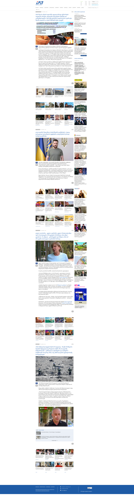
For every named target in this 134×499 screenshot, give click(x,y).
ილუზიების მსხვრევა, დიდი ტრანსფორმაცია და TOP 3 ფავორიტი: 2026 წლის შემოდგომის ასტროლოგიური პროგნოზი (49, 338)
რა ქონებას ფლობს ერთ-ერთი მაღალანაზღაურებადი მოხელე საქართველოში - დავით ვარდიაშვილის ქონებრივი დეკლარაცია (80, 279)
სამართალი (46, 7)
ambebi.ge (37, 199)
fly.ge (36, 112)
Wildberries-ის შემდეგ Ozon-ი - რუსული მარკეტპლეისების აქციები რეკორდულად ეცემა (40, 209)
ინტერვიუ (76, 37)
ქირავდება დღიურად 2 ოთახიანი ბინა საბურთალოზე (49, 469)
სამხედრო (74, 7)
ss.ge (36, 472)
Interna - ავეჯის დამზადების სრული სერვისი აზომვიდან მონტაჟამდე (40, 223)
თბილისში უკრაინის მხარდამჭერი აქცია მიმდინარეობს (78, 30)
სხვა (37, 9)
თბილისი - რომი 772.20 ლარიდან (68, 109)
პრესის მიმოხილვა (78, 58)
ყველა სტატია (83, 55)
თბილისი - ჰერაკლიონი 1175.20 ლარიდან (49, 109)
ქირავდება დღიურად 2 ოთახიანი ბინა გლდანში (40, 468)
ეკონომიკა (66, 7)
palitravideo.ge (38, 125)
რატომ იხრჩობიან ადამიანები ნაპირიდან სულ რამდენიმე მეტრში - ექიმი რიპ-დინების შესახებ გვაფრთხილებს (49, 325)
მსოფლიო (57, 7)
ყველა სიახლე (83, 33)
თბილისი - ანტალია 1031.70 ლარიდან (39, 109)
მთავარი (37, 7)
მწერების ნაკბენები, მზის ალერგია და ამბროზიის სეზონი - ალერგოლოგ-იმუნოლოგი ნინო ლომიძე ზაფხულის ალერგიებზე (49, 224)
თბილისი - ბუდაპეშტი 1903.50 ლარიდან (58, 109)
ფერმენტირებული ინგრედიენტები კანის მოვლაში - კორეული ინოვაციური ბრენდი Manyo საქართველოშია (68, 224)
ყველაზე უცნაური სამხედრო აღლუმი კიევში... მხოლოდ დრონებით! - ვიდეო (79, 90)
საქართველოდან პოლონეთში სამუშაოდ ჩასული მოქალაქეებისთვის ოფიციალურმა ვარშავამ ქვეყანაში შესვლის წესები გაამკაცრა (68, 210)
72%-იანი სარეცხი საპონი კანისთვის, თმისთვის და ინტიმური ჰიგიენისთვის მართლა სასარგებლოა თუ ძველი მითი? (68, 325)
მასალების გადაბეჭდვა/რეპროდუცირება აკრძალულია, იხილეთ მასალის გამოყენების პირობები (45, 490)
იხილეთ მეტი (54, 440)
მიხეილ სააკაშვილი (62, 285)
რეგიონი (61, 7)
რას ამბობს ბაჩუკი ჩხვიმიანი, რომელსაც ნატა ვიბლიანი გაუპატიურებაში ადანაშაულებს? (58, 123)
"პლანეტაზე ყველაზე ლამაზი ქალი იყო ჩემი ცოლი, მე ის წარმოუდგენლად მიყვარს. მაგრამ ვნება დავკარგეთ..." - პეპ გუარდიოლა (59, 458)
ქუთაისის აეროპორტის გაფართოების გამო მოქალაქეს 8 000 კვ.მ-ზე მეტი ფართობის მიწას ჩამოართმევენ (80, 253)
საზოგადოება (51, 7)
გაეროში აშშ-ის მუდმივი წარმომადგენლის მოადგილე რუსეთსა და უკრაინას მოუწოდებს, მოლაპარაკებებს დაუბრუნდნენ (80, 17)
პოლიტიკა (41, 7)
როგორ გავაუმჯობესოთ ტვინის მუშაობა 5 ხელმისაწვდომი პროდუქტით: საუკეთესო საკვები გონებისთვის (68, 338)
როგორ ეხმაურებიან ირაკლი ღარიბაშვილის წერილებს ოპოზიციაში (59, 208)
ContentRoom (71, 214)
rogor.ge (56, 340)
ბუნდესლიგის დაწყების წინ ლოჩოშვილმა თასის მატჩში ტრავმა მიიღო (40, 456)
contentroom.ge (38, 226)
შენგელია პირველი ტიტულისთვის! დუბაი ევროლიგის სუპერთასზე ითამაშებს (49, 457)
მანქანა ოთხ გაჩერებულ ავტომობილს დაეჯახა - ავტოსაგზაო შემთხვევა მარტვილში (40, 122)
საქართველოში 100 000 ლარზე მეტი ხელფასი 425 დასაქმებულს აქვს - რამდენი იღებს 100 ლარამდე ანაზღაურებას (49, 209)
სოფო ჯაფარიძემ (68, 301)
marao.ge (37, 340)
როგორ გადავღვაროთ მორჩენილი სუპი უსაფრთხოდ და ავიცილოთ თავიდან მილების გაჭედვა (59, 338)
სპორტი (70, 7)
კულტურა (78, 7)
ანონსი (82, 7)
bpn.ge (82, 1)
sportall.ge (37, 459)
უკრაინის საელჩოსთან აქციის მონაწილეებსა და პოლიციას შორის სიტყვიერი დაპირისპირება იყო (80, 25)
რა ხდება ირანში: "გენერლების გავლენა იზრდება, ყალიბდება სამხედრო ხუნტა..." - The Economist (80, 114)
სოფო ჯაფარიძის (63, 277)
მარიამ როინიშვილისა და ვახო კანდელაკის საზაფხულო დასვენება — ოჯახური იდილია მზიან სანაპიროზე (40, 338)
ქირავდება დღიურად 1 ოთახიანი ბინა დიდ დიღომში (68, 469)
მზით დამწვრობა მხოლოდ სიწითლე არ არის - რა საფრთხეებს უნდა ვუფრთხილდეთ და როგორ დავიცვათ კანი (40, 325)
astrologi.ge (56, 459)
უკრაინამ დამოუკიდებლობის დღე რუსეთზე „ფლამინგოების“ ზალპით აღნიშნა (80, 102)
